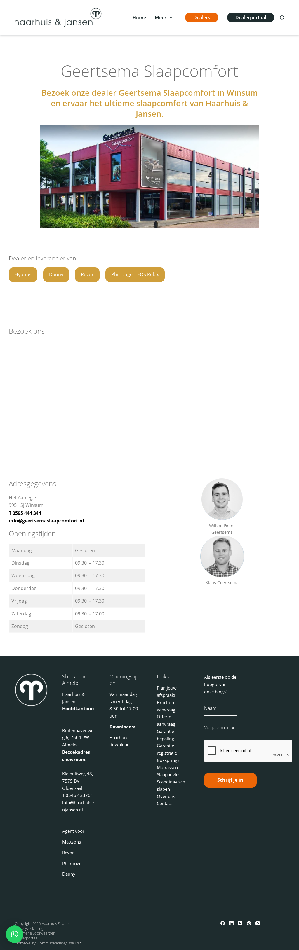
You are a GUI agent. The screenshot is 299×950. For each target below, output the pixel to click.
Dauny (56, 274)
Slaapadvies (168, 774)
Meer (160, 17)
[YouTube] (240, 923)
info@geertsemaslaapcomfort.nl (46, 520)
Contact (164, 803)
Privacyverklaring (29, 928)
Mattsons (71, 842)
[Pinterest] (249, 923)
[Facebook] (222, 923)
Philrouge (71, 863)
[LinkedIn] (231, 923)
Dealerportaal (250, 17)
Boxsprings (168, 760)
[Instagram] (257, 923)
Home (139, 17)
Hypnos (23, 274)
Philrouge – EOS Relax (135, 274)
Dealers (201, 17)
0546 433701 (79, 795)
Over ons (166, 796)
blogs (220, 691)
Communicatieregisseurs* (59, 943)
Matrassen (167, 767)
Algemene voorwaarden (35, 933)
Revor (87, 274)
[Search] (282, 17)
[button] (14, 934)
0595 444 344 (27, 513)
